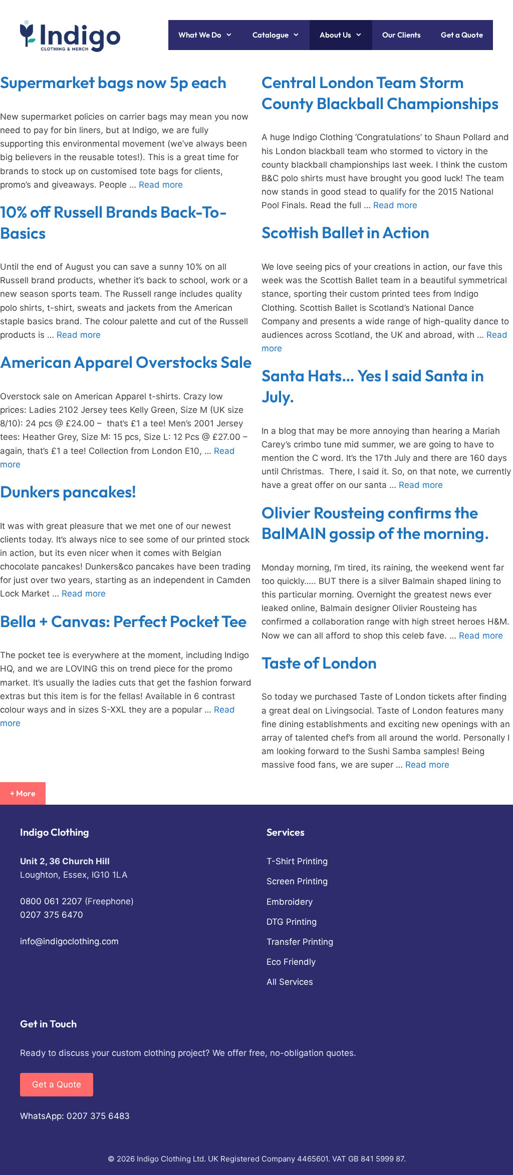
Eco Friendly (291, 962)
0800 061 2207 (51, 901)
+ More (23, 793)
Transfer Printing (300, 942)
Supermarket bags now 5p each (113, 82)
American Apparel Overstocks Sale (125, 362)
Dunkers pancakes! (68, 491)
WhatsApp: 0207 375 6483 (75, 1116)
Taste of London (319, 663)
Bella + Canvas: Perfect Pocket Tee (123, 621)
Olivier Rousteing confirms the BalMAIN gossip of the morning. (375, 522)
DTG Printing (292, 922)
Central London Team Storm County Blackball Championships (380, 92)
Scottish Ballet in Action (345, 232)
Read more (161, 185)
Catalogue (270, 35)
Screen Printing (297, 881)
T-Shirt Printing (297, 861)
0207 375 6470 (51, 915)
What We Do (199, 35)
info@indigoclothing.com (69, 941)
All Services (290, 982)
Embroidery (290, 902)
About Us (335, 35)
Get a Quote (462, 35)
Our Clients (401, 35)
